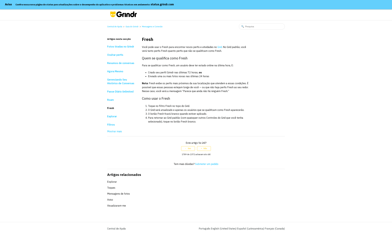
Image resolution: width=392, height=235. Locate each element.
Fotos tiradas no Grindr (120, 46)
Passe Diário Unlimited (120, 91)
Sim (189, 148)
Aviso (8, 4)
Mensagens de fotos (118, 193)
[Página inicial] (123, 16)
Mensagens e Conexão (152, 26)
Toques (111, 187)
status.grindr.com (162, 4)
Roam (110, 99)
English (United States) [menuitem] (224, 228)
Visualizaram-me (116, 205)
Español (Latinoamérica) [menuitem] (251, 228)
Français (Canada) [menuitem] (275, 228)
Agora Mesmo (115, 71)
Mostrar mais (114, 131)
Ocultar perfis (115, 54)
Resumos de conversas (120, 63)
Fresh (110, 108)
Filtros (111, 124)
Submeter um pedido (206, 163)
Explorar (112, 116)
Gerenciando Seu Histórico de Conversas (120, 81)
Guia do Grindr (132, 26)
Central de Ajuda (114, 26)
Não (205, 148)
